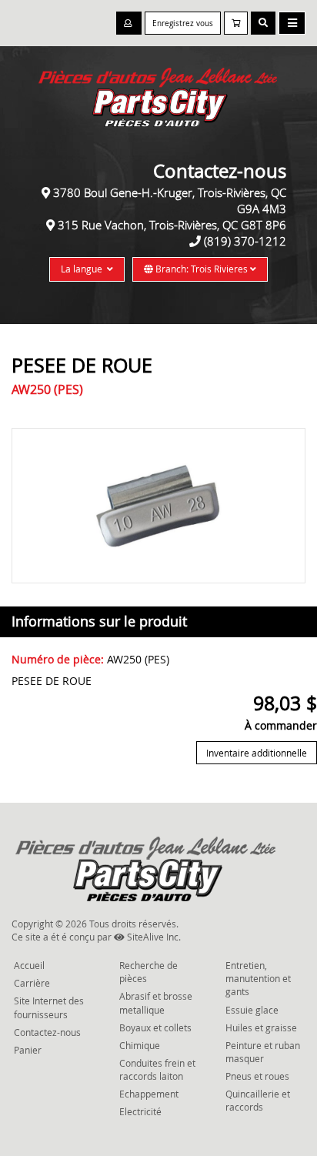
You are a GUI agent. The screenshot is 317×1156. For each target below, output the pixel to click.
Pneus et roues (257, 1076)
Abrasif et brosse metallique (155, 1002)
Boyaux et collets (155, 1027)
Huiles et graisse (261, 1027)
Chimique (139, 1045)
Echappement (149, 1094)
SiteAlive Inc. (153, 936)
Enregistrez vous (182, 23)
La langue (84, 268)
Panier (28, 1050)
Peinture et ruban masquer (262, 1051)
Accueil (29, 965)
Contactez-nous (47, 1032)
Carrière (32, 983)
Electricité (140, 1111)
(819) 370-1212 (245, 241)
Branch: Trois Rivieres (201, 268)
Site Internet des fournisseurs (49, 1007)
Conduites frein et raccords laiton (157, 1069)
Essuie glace (252, 1010)
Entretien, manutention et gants (258, 978)
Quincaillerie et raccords (257, 1100)
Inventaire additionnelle (256, 753)
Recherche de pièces (148, 971)
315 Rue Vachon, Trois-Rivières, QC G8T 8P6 (172, 224)
